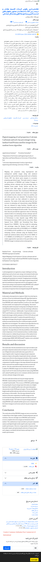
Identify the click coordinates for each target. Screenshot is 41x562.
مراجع (33, 440)
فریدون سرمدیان (18, 22)
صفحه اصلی (35, 504)
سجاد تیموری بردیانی (33, 22)
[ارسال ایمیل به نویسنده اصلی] (12, 22)
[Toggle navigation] (21, 3)
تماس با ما (35, 512)
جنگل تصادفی (34, 118)
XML (32, 463)
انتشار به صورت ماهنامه (31, 528)
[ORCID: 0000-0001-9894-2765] (11, 22)
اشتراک (6, 548)
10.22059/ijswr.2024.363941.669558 (25, 34)
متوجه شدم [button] (34, 559)
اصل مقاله (29, 466)
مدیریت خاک (34, 125)
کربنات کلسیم (17, 118)
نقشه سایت (35, 514)
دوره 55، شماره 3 (14, 449)
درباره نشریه (34, 506)
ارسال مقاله (35, 510)
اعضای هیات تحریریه (32, 508)
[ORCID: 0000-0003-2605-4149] (26, 22)
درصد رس (26, 118)
